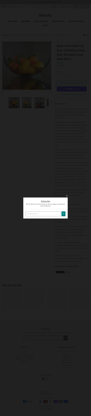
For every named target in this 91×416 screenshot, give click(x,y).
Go (63, 214)
